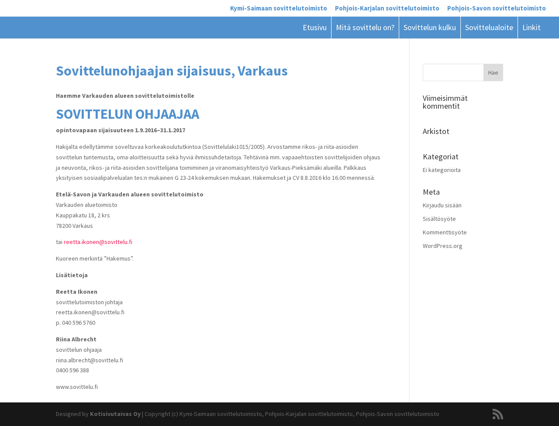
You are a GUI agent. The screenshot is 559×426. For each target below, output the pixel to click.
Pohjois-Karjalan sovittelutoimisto (387, 8)
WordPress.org (442, 246)
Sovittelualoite (489, 27)
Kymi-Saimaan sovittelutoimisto (278, 8)
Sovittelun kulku (430, 27)
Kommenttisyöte (445, 232)
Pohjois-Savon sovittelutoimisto (496, 8)
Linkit (531, 27)
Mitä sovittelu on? (365, 27)
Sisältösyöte (439, 219)
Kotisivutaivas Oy (115, 414)
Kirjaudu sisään (442, 205)
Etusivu (315, 27)
